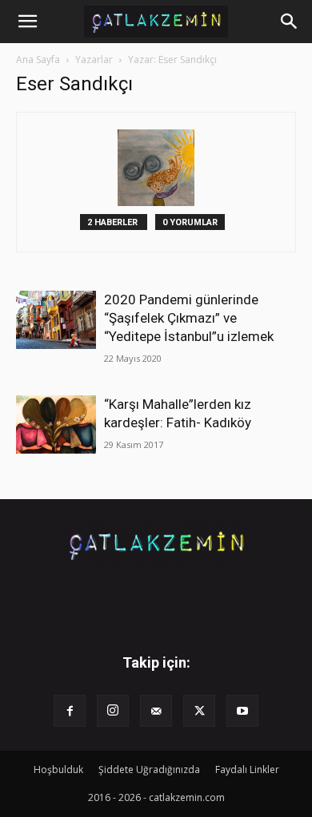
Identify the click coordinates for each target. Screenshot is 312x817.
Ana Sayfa (38, 59)
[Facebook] (70, 711)
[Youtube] (242, 711)
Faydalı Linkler (247, 769)
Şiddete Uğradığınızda (149, 769)
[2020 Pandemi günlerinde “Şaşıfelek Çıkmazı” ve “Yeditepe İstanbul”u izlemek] (56, 320)
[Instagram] (113, 711)
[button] (27, 21)
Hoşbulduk (58, 769)
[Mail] (156, 711)
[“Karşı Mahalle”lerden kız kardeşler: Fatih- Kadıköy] (56, 424)
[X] (199, 711)
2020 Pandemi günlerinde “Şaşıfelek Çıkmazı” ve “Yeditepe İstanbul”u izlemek (189, 318)
